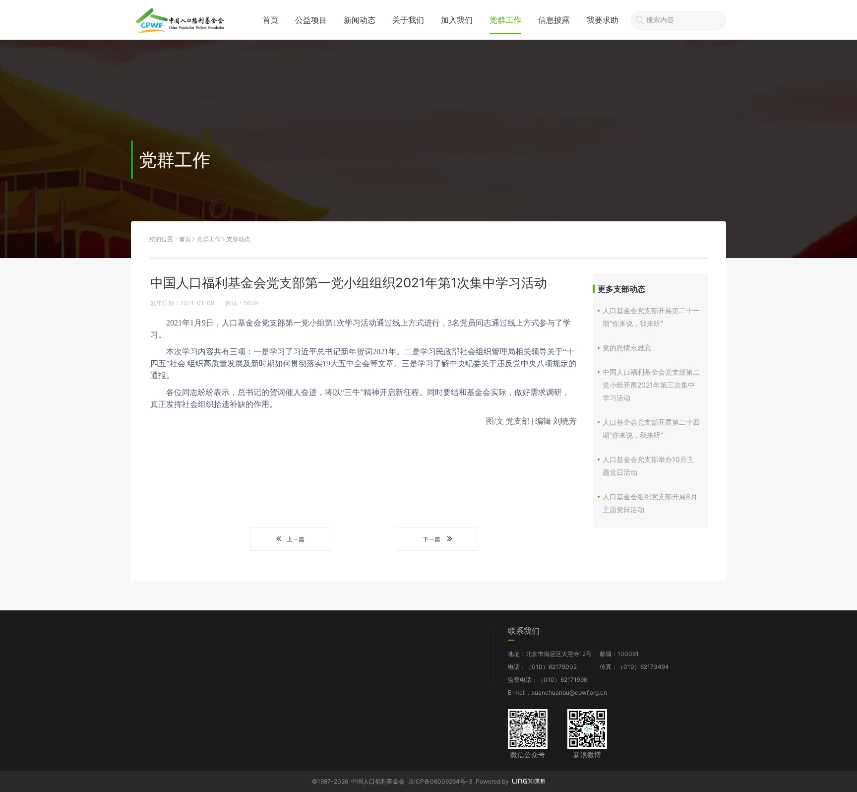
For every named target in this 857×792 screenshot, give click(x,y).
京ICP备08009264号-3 (440, 781)
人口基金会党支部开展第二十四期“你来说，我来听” (651, 428)
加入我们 (457, 20)
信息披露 (554, 20)
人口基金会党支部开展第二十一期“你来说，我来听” (651, 317)
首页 (270, 20)
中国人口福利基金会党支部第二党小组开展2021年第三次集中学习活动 (651, 385)
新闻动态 (359, 20)
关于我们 (408, 20)
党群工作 (505, 20)
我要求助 (602, 20)
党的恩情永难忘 (627, 347)
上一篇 (296, 539)
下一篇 (431, 539)
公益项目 (311, 20)
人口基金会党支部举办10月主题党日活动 (648, 465)
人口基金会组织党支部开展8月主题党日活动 (650, 503)
